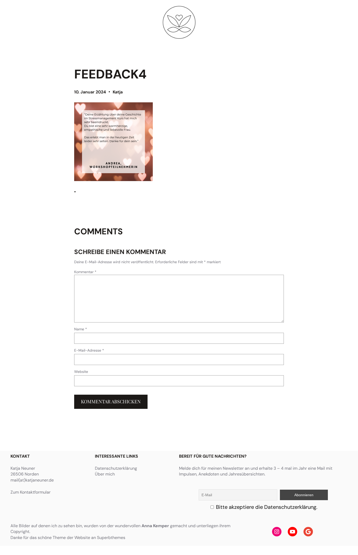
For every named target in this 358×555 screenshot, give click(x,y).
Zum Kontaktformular (30, 492)
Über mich (105, 474)
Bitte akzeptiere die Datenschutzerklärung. (266, 507)
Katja (118, 92)
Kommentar (85, 271)
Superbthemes (111, 537)
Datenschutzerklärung (116, 468)
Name (80, 329)
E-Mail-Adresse (89, 350)
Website (81, 371)
